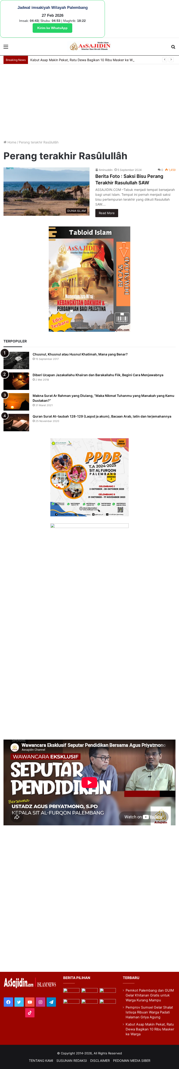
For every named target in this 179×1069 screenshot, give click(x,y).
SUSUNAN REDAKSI (71, 1060)
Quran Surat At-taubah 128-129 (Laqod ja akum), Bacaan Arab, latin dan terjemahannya (102, 416)
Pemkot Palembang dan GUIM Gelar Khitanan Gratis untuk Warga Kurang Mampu (150, 995)
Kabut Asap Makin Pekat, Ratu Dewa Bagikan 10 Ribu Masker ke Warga (84, 60)
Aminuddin (106, 170)
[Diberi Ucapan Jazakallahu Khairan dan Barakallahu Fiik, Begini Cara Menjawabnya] (16, 381)
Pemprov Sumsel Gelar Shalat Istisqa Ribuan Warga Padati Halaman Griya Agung (149, 1012)
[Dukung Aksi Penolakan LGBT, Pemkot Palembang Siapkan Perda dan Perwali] (71, 992)
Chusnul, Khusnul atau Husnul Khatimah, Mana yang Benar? (80, 354)
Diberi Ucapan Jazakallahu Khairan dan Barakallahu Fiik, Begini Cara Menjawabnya (98, 375)
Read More (107, 213)
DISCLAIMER (100, 1060)
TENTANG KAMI (41, 1060)
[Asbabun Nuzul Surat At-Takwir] (108, 1003)
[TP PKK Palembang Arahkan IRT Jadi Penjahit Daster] (108, 992)
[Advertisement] (89, 101)
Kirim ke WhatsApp (52, 28)
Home (11, 142)
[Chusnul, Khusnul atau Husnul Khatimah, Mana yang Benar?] (16, 360)
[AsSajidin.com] (89, 46)
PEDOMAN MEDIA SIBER (131, 1060)
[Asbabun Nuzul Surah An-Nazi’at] (89, 1003)
